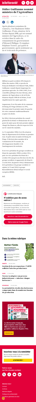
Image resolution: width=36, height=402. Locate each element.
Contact (4, 386)
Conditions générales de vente (10, 396)
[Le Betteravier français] (10, 2)
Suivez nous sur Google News (18, 222)
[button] (3, 398)
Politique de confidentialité (9, 394)
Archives (4, 389)
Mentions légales (7, 391)
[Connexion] (28, 3)
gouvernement (7, 185)
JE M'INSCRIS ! (18, 360)
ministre (16, 185)
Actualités (5, 16)
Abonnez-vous (9, 333)
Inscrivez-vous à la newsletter (18, 216)
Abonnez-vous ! (6, 384)
